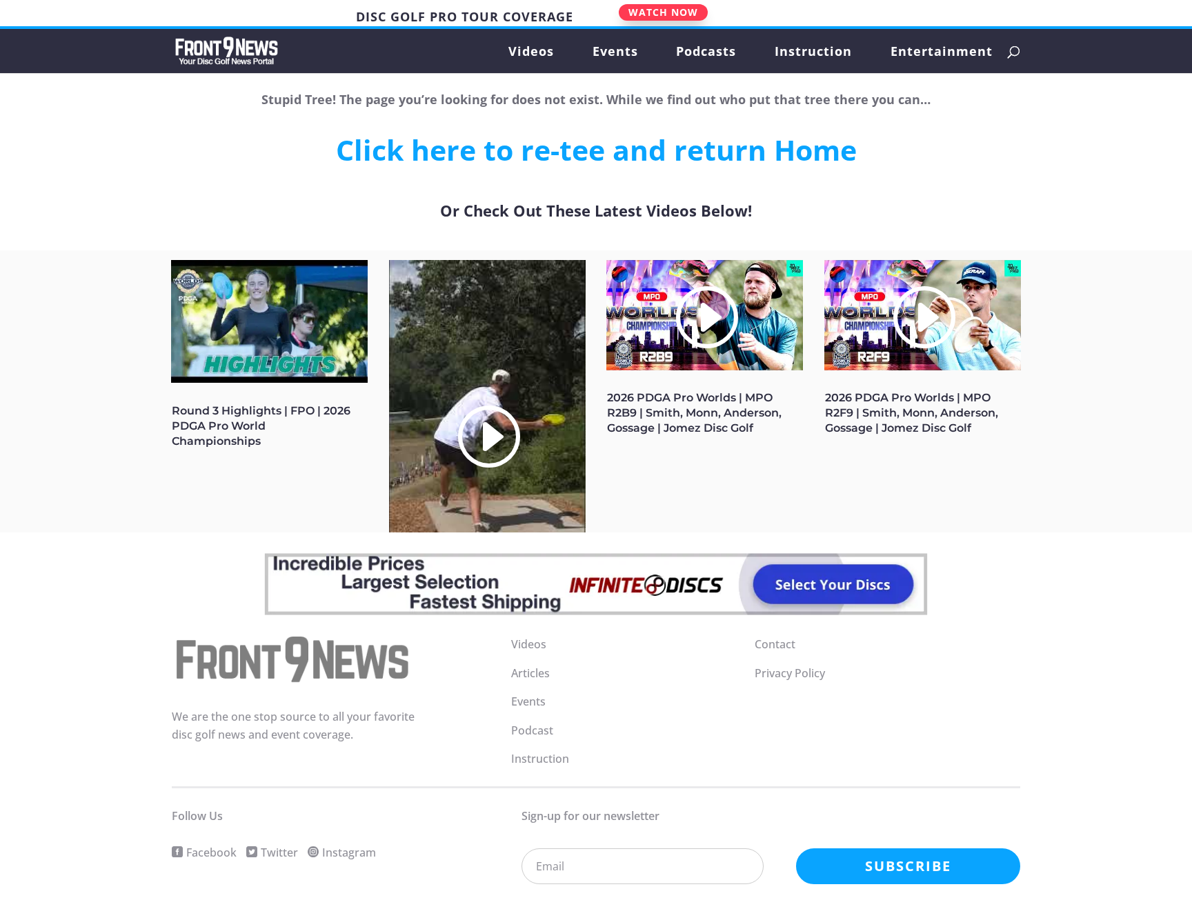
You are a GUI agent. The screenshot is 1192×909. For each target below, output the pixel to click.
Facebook (211, 852)
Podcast (532, 730)
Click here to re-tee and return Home (596, 149)
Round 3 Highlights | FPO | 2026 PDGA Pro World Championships (261, 426)
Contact (775, 644)
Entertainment (942, 52)
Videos (531, 52)
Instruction (813, 52)
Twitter (279, 852)
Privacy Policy (790, 673)
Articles (530, 673)
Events (615, 52)
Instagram (349, 852)
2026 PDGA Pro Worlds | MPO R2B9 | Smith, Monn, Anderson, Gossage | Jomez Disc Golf (694, 412)
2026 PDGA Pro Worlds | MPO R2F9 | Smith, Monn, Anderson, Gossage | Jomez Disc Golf (911, 412)
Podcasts (706, 52)
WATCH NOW (663, 12)
